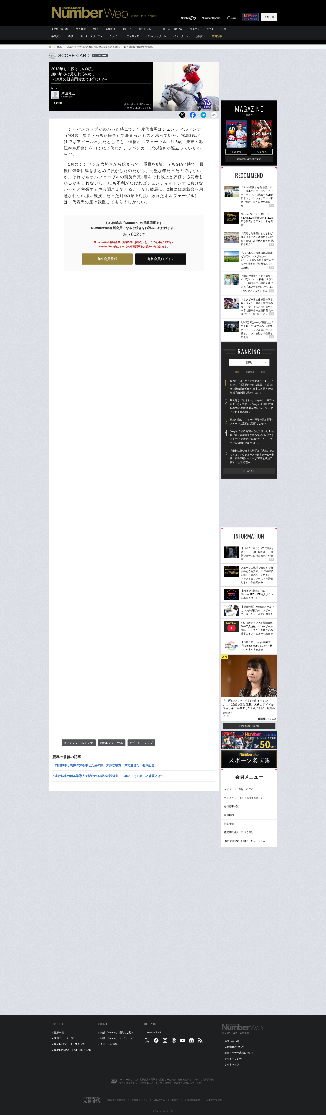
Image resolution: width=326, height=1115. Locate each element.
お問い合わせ (232, 1041)
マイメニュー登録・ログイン (240, 789)
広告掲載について (234, 1047)
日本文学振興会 (214, 1100)
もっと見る (249, 471)
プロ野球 (81, 29)
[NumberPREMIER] (250, 17)
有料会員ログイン (160, 259)
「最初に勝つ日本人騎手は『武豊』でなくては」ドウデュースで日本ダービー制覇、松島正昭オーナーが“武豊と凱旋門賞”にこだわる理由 (252, 456)
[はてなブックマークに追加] (203, 116)
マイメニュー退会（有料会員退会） (243, 798)
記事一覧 (59, 1032)
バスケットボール (156, 36)
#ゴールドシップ (141, 743)
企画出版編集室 (192, 1100)
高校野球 (110, 29)
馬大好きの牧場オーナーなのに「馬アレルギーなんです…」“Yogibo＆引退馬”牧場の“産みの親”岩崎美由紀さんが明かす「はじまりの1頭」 (252, 406)
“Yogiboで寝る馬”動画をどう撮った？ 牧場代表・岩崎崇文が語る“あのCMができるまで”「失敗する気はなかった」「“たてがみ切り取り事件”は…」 (252, 437)
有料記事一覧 (231, 806)
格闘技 (55, 36)
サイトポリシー (233, 1058)
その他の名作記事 (249, 725)
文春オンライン (140, 1100)
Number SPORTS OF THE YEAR (72, 1049)
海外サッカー (146, 29)
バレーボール (180, 36)
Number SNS (154, 1032)
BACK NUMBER (100, 55)
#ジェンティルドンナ (78, 743)
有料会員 (269, 16)
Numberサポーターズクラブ (69, 1044)
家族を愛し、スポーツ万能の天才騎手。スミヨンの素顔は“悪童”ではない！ (252, 421)
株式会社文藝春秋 (117, 1100)
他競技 (199, 36)
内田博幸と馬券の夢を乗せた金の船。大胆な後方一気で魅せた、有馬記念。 (106, 765)
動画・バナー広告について (239, 1052)
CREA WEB (159, 1100)
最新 (237, 372)
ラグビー (114, 36)
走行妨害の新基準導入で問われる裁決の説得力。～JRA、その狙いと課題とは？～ (111, 776)
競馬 (223, 29)
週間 (262, 372)
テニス (210, 29)
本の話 (174, 1100)
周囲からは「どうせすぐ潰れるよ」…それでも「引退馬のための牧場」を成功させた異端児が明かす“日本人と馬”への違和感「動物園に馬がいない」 (252, 387)
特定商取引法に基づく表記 (238, 832)
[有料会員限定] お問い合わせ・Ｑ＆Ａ (244, 841)
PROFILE (58, 103)
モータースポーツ (90, 36)
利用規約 (229, 815)
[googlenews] (191, 1041)
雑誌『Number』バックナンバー (118, 1038)
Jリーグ (127, 29)
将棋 (70, 36)
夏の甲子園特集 (59, 29)
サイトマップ (232, 1064)
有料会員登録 (107, 259)
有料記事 (217, 36)
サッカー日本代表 (172, 29)
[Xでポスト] (182, 116)
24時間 (250, 372)
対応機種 (229, 823)
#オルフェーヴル (111, 743)
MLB (95, 29)
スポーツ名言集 (109, 1044)
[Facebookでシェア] (193, 116)
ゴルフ (193, 29)
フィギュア (133, 36)
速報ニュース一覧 (64, 1038)
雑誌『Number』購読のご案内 (116, 1032)
